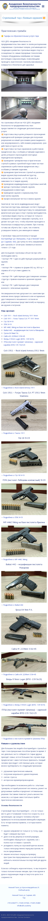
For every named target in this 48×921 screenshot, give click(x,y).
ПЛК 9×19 (8, 324)
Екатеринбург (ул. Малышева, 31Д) (15, 239)
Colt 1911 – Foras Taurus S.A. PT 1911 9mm (21, 318)
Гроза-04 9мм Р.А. (11, 333)
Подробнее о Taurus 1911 (14, 433)
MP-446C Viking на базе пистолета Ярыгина (22, 327)
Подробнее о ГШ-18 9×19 (13, 475)
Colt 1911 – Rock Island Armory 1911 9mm (21, 315)
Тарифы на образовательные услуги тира (21, 36)
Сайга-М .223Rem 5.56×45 (14, 336)
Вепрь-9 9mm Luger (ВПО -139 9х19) (19, 339)
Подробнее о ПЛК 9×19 (13, 517)
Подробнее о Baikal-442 (13, 605)
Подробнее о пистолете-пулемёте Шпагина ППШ (24, 738)
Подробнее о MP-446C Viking (15, 559)
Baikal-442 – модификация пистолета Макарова (24, 330)
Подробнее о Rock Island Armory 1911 (19, 388)
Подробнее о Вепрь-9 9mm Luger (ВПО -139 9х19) (24, 705)
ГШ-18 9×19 (8, 321)
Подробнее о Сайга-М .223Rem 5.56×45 (19, 674)
